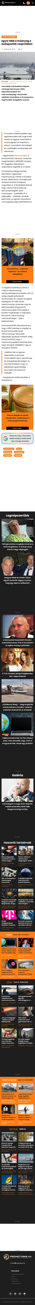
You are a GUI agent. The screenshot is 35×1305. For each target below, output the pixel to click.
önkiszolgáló (5, 1171)
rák (19, 927)
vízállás (30, 1171)
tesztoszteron (12, 1003)
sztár (22, 955)
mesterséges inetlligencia (8, 864)
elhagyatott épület (10, 1102)
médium (31, 1045)
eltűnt (23, 1149)
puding (7, 1194)
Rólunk (13, 1276)
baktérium (12, 1194)
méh (29, 1024)
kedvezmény (9, 1172)
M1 (2, 1151)
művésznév (21, 957)
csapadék (24, 1172)
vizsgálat (7, 456)
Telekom (4, 927)
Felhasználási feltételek (17, 1274)
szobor (25, 1100)
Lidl (2, 1192)
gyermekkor (10, 1045)
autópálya (6, 1151)
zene (12, 976)
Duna (19, 449)
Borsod (7, 1100)
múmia (20, 906)
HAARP (9, 906)
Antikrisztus (5, 1026)
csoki (3, 1194)
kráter (19, 886)
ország (6, 955)
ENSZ (25, 863)
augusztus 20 (27, 1192)
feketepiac (26, 908)
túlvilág (20, 1045)
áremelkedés (5, 886)
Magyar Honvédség (7, 1149)
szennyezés (19, 452)
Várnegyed (5, 1122)
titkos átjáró (11, 1122)
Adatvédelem (15, 1281)
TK (21, 49)
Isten (3, 1003)
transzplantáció (22, 1024)
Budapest (23, 976)
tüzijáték (20, 1192)
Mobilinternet (10, 927)
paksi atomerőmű (23, 1171)
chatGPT (4, 863)
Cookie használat (16, 1283)
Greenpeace (8, 449)
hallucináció (5, 1004)
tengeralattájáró (27, 1122)
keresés (27, 1149)
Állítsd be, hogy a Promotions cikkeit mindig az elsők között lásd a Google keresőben (20, 438)
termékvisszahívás (9, 1192)
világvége (21, 863)
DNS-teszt (4, 1045)
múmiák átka (26, 906)
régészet (20, 908)
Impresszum (14, 1279)
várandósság (25, 1026)
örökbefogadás (6, 1047)
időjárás (13, 906)
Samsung (4, 885)
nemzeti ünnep (22, 1194)
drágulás (10, 885)
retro (5, 976)
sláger (9, 976)
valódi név (27, 955)
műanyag (7, 452)
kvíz (3, 955)
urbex (3, 1100)
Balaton (20, 1122)
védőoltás (28, 927)
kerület (28, 976)
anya (19, 1026)
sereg (14, 1149)
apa (25, 1003)
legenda (20, 1123)
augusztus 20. (5, 929)
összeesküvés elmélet (8, 908)
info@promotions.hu (18, 1263)
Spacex (23, 885)
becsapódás (29, 885)
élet (24, 1045)
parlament (30, 1194)
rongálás (26, 1102)
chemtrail (4, 906)
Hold (19, 885)
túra (19, 1003)
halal (26, 1045)
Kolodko (20, 1100)
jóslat (29, 863)
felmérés (18, 456)
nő (31, 1024)
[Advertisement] (17, 600)
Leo (22, 1102)
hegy (22, 1003)
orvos (6, 1003)
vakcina (23, 927)
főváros (11, 955)
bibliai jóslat (10, 1024)
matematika (21, 865)
